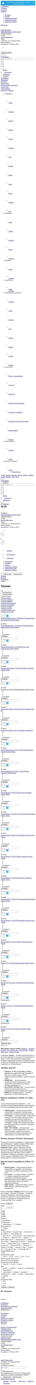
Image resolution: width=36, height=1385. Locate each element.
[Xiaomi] (11, 128)
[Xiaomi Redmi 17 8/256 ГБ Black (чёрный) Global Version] (1, 853)
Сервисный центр (10, 20)
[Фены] (11, 468)
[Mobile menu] (2, 502)
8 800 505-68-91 (6, 30)
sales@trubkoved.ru (7, 37)
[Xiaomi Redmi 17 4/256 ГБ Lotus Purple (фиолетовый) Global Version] (1, 895)
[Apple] (11, 101)
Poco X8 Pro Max (12, 1050)
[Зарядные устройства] (11, 410)
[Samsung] (11, 110)
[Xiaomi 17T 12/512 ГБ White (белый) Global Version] (1, 959)
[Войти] (1, 537)
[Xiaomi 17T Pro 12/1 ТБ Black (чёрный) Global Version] (1, 1025)
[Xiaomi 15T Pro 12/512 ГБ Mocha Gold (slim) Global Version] (1, 979)
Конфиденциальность (8, 1379)
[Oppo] (11, 182)
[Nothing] (11, 201)
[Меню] (2, 479)
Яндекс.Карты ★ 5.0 (7, 1334)
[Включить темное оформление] (3, 55)
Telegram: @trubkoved (8, 1332)
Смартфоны (5, 1303)
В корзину (4, 636)
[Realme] (11, 164)
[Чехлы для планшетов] (11, 374)
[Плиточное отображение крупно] (1, 613)
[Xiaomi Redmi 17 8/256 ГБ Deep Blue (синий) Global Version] (1, 831)
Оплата (7, 16)
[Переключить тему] (2, 506)
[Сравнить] (5, 615)
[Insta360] (11, 448)
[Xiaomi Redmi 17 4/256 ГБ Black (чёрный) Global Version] (1, 938)
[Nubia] (11, 173)
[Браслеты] (11, 392)
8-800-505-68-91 (6, 1329)
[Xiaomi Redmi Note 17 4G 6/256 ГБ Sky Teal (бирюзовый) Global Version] (1, 643)
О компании (5, 1313)
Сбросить (9, 1203)
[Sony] (11, 210)
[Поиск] (2, 68)
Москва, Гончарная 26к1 (9, 1327)
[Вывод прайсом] (6, 613)
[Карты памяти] (11, 429)
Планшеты (4, 1304)
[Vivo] (11, 155)
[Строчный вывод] (4, 613)
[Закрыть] (2, 543)
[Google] (11, 137)
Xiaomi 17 (24, 1048)
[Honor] (11, 191)
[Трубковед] (5, 57)
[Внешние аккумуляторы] (11, 401)
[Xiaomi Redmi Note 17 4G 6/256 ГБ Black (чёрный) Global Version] (1, 664)
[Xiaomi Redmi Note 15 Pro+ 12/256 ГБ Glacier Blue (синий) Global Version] (1, 746)
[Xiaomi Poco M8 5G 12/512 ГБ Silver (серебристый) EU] (1, 705)
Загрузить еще (6, 1043)
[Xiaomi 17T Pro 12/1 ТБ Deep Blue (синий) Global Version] (1, 1002)
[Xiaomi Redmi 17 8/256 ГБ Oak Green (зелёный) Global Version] (1, 789)
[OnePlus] (11, 146)
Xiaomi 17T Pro (14, 1052)
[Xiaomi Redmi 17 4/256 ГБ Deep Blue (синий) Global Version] (1, 916)
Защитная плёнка (6, 1308)
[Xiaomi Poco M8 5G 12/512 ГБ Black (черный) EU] (1, 726)
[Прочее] (11, 438)
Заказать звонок (6, 33)
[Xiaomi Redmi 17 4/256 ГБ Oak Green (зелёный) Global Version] (1, 874)
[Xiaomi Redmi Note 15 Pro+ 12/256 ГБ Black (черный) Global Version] (1, 767)
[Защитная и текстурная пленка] (11, 419)
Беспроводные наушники (9, 1306)
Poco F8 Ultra (24, 1050)
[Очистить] (2, 61)
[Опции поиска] (2, 63)
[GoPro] (11, 457)
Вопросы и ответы (11, 22)
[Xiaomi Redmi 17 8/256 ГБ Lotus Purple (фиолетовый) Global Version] (1, 810)
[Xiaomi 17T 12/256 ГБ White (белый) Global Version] (1, 686)
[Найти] (2, 65)
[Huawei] (11, 119)
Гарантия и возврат (11, 18)
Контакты (4, 1322)
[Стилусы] (11, 383)
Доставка (8, 15)
